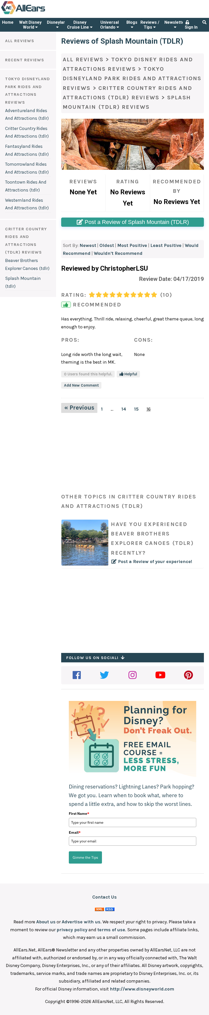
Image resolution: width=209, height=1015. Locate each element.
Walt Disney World (30, 25)
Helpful (130, 374)
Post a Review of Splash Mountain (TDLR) (136, 222)
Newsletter (175, 22)
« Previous (79, 407)
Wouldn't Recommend (118, 253)
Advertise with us (81, 922)
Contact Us (104, 897)
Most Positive (132, 245)
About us (46, 922)
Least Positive (165, 245)
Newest (88, 245)
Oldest (106, 245)
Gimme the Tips (85, 857)
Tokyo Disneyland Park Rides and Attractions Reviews (132, 78)
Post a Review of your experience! (152, 543)
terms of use (111, 930)
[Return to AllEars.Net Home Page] (39, 14)
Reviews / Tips (149, 25)
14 (123, 409)
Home (8, 22)
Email (75, 832)
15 (136, 409)
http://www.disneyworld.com (142, 989)
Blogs (131, 22)
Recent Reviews (24, 59)
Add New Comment (81, 385)
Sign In (191, 27)
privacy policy (72, 930)
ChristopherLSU (124, 268)
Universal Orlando (109, 25)
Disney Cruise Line (78, 25)
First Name (79, 813)
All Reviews (19, 40)
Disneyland (57, 22)
